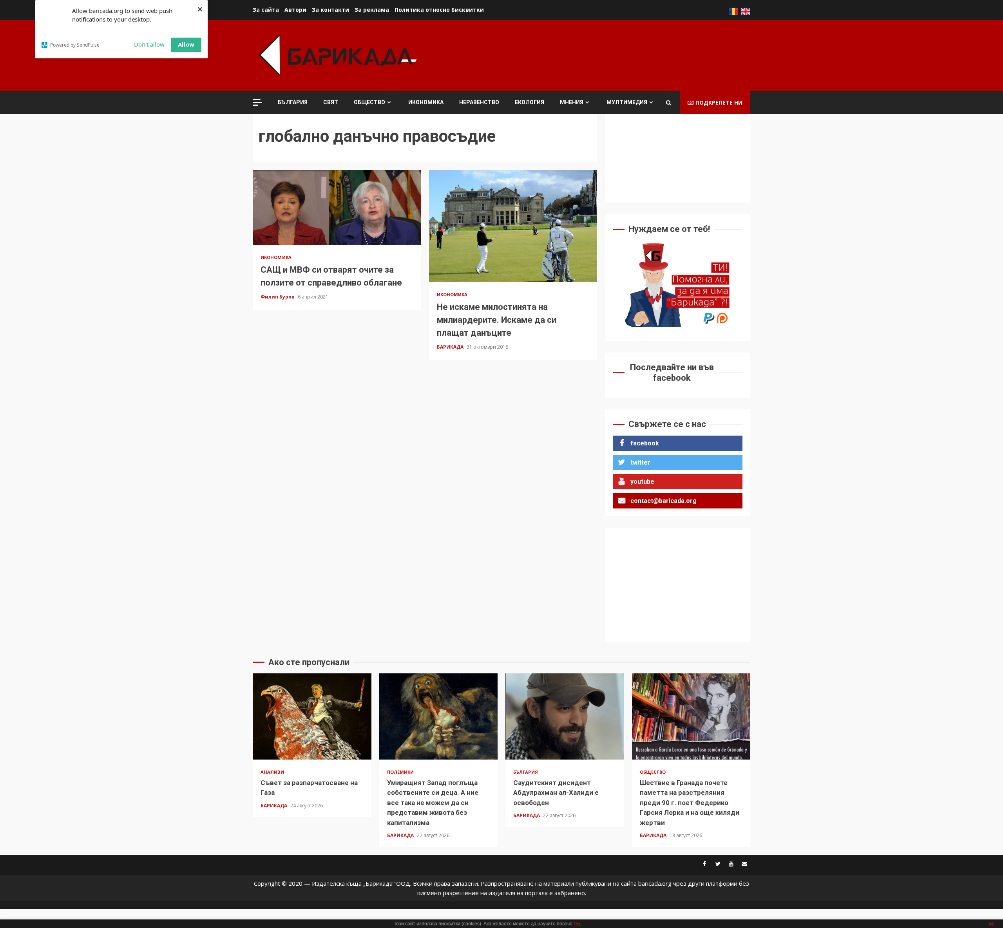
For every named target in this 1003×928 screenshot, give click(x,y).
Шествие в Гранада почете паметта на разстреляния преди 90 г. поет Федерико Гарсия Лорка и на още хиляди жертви (691, 716)
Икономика (426, 102)
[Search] (668, 102)
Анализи (272, 772)
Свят (330, 102)
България (293, 102)
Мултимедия (627, 102)
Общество (369, 102)
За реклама (372, 9)
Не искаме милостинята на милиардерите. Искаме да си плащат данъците (513, 226)
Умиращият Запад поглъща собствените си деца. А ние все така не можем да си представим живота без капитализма (438, 716)
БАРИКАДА (451, 347)
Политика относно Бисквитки (439, 9)
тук (577, 923)
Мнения (571, 102)
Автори (295, 9)
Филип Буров (278, 296)
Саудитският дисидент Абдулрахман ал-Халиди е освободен (564, 716)
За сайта (266, 9)
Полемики (400, 772)
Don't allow (149, 44)
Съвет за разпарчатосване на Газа (312, 716)
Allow (186, 44)
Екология (529, 102)
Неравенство (479, 102)
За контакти (330, 9)
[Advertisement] (607, 54)
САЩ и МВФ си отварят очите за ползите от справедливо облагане (337, 207)
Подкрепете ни (718, 102)
